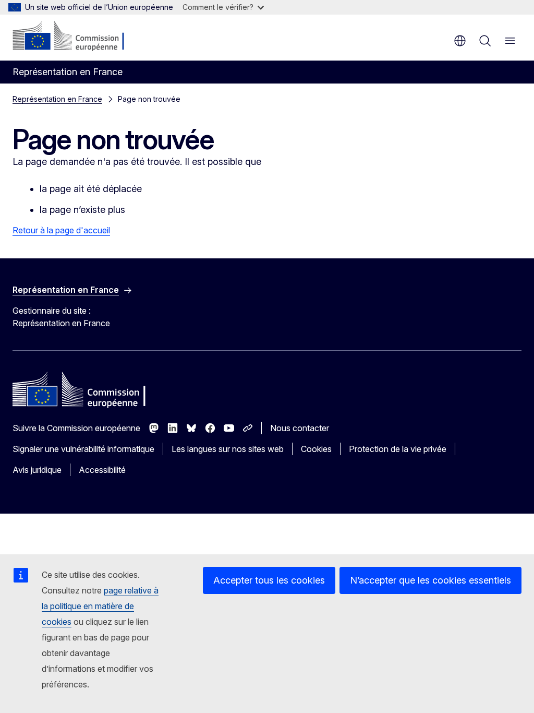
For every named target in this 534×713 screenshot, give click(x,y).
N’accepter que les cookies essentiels (430, 580)
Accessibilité (102, 470)
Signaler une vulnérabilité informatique (83, 449)
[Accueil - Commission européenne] (76, 36)
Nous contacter (299, 428)
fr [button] (459, 40)
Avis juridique (37, 470)
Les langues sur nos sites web (228, 449)
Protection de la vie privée (397, 449)
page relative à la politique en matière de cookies (100, 606)
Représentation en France (57, 98)
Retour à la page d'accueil (61, 230)
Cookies (316, 449)
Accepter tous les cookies (269, 580)
